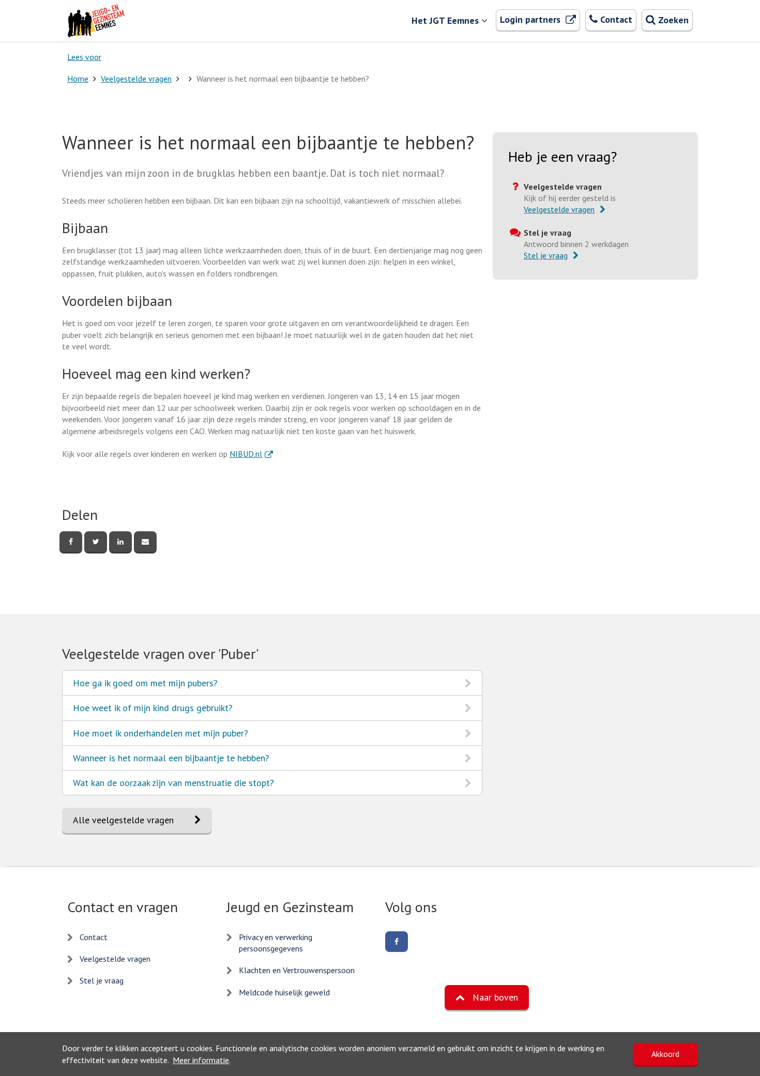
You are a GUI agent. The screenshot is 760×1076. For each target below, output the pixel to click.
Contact (94, 937)
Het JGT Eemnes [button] (445, 20)
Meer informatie (201, 1060)
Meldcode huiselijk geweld (284, 992)
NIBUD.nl (251, 454)
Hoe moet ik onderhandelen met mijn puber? (160, 736)
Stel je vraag (102, 980)
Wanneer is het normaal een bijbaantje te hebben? (170, 761)
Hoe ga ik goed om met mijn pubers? (145, 686)
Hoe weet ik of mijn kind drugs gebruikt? (152, 710)
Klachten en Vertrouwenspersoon (297, 970)
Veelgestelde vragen (136, 78)
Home (77, 78)
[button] (487, 997)
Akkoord (665, 1054)
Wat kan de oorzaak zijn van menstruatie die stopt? (173, 785)
